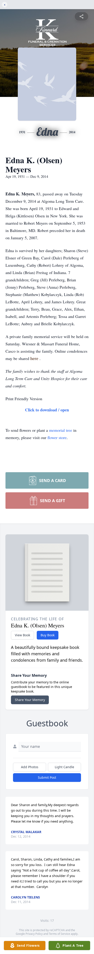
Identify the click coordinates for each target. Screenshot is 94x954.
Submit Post (47, 777)
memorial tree (60, 430)
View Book (22, 635)
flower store (57, 437)
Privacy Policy (34, 934)
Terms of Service (59, 934)
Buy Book (48, 635)
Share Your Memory (30, 700)
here (34, 358)
